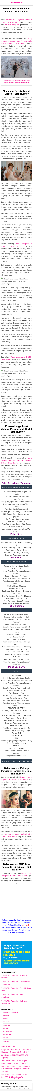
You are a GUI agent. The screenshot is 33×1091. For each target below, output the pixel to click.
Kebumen (6, 1028)
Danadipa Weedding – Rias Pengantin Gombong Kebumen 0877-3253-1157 (14, 1061)
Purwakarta (7, 1035)
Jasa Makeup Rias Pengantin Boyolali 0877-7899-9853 (14, 1075)
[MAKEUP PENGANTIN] (16, 2)
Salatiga (6, 1038)
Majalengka (7, 1031)
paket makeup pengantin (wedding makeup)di (16, 460)
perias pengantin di (16, 244)
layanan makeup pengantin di (16, 778)
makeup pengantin (12, 24)
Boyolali (6, 1022)
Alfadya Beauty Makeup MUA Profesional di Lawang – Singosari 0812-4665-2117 (16, 1050)
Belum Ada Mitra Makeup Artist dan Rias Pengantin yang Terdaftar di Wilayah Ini (16, 81)
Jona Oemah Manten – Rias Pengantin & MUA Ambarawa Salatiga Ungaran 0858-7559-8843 (16, 1068)
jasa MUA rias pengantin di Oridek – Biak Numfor (16, 874)
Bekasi (5, 1019)
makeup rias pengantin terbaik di (16, 20)
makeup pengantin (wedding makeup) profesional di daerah (16, 41)
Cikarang (6, 1025)
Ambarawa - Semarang (10, 1012)
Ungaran (6, 1041)
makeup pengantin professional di (16, 835)
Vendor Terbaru (8, 1046)
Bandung (6, 1015)
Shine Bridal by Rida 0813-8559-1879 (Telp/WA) (14, 1056)
